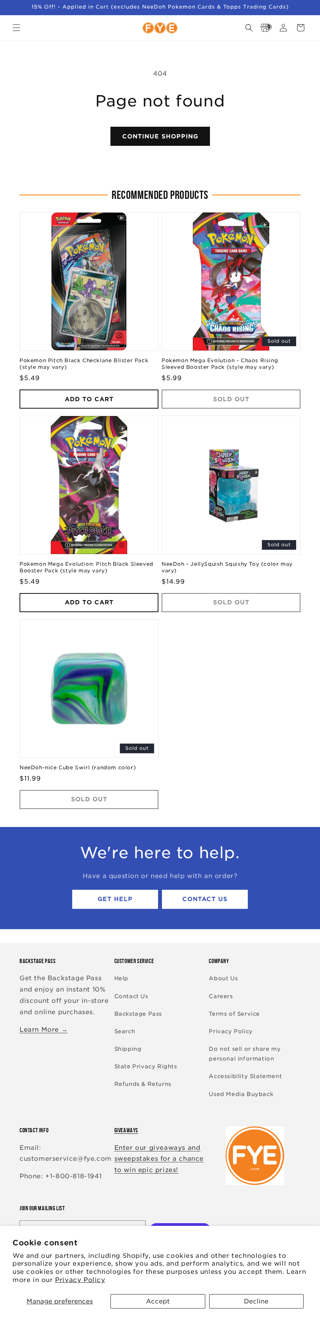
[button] (16, 27)
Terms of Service (234, 1014)
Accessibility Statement (245, 1076)
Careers (221, 996)
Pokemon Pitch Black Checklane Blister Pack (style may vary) (84, 364)
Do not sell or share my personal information (245, 1054)
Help (121, 978)
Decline (256, 1301)
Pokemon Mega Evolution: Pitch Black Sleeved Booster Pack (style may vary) (86, 567)
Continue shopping (160, 136)
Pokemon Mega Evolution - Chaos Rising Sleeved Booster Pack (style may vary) (220, 364)
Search (124, 1031)
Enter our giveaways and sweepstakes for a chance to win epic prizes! (159, 1159)
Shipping (128, 1049)
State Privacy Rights (145, 1066)
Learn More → (44, 1029)
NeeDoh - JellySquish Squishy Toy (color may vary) (227, 567)
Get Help (115, 899)
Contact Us (205, 899)
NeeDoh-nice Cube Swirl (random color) (78, 767)
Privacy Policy (80, 1280)
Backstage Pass (138, 1014)
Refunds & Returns (142, 1084)
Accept (158, 1301)
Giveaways (126, 1130)
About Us (223, 978)
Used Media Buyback (241, 1094)
